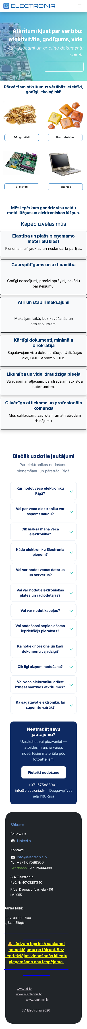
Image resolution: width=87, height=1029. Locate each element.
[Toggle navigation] (80, 6)
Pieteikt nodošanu (43, 772)
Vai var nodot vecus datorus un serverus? (40, 572)
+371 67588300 (42, 785)
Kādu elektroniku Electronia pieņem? (40, 552)
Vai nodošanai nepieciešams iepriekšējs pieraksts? (40, 628)
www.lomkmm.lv (37, 999)
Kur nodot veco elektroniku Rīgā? (40, 490)
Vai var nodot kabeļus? (40, 610)
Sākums (17, 824)
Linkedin (24, 841)
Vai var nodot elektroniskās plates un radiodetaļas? (40, 592)
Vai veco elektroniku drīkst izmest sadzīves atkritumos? (40, 684)
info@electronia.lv (30, 790)
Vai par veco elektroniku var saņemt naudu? (40, 511)
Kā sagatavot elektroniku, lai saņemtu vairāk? (40, 704)
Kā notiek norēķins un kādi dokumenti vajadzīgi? (40, 648)
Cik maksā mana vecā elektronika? (40, 531)
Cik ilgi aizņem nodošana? (40, 666)
